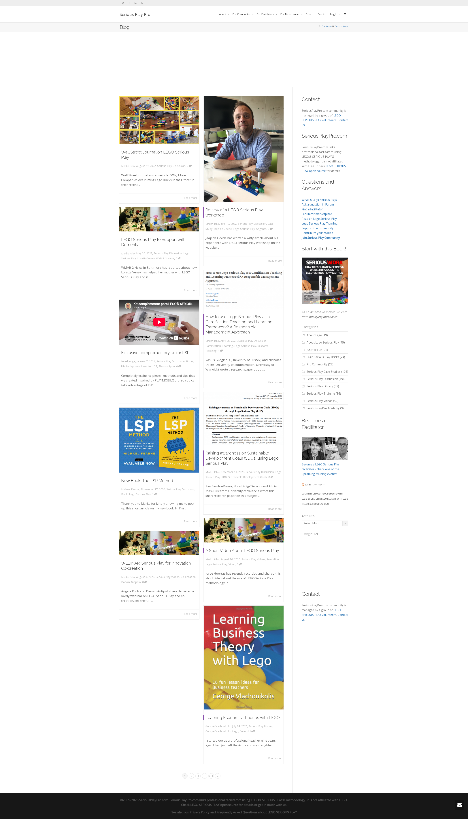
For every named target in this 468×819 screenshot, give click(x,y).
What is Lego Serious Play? (319, 200)
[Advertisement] (234, 59)
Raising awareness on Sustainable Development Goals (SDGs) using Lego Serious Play (242, 458)
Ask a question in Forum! (318, 204)
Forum (309, 14)
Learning (227, 346)
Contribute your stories (317, 233)
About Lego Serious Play (323, 342)
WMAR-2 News (165, 258)
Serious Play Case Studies (324, 372)
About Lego (314, 335)
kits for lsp (127, 366)
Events (322, 14)
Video (232, 564)
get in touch (266, 805)
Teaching (211, 350)
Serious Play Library (261, 726)
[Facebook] (129, 3)
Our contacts (341, 26)
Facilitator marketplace (317, 214)
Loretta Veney (146, 258)
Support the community (317, 228)
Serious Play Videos (253, 559)
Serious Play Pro (135, 14)
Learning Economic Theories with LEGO (242, 717)
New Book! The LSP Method (147, 480)
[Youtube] (142, 3)
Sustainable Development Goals (247, 477)
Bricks (189, 361)
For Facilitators (265, 14)
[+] (159, 120)
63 (211, 776)
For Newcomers (290, 14)
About (223, 14)
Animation (273, 559)
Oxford (244, 731)
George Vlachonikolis (218, 731)
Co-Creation (188, 577)
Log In (334, 14)
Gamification (213, 346)
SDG (224, 477)
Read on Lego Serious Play (319, 219)
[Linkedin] (135, 3)
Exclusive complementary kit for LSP (155, 352)
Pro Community (317, 364)
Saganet (261, 229)
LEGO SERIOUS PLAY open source (214, 805)
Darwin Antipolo (131, 582)
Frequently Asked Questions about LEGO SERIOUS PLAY (257, 812)
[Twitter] (123, 3)
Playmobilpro (167, 366)
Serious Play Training (321, 394)
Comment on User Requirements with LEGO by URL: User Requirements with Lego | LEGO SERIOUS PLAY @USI (325, 498)
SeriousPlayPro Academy (323, 408)
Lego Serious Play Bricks (323, 357)
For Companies (241, 14)
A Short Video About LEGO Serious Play (242, 550)
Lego (235, 731)
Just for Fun (314, 350)
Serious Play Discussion (171, 166)
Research (263, 346)
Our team (327, 26)
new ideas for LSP (146, 366)
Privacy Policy (200, 812)
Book (124, 494)
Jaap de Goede (223, 229)
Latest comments (315, 485)
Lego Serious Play (244, 229)
